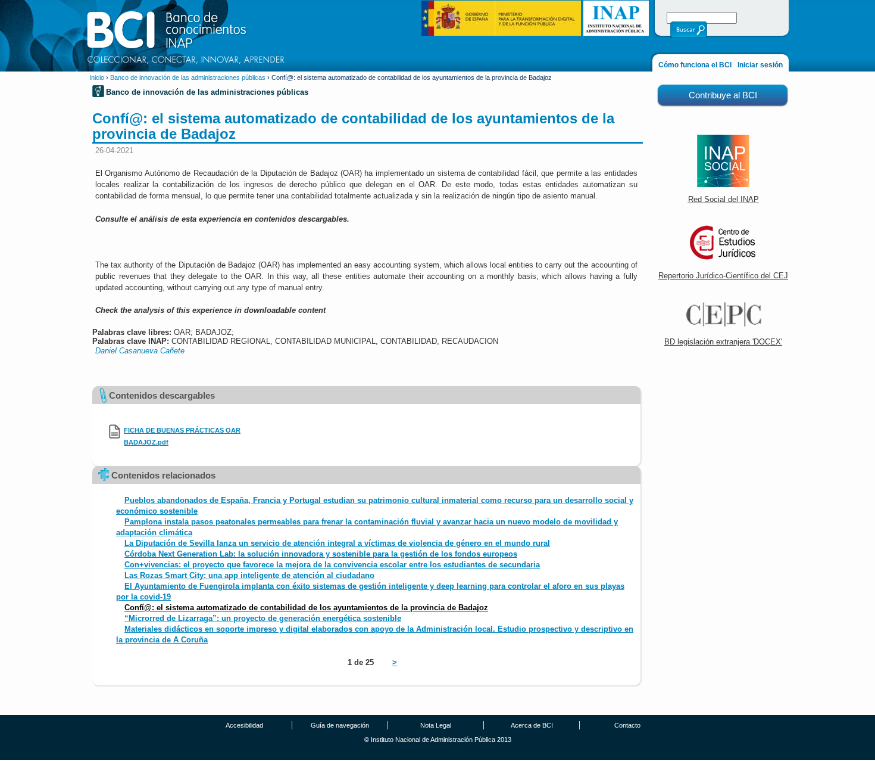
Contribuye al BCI (723, 95)
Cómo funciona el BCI (695, 65)
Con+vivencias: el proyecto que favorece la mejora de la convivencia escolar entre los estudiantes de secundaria (332, 564)
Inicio (96, 77)
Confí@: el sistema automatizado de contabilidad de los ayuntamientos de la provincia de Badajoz (306, 607)
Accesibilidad (244, 725)
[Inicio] (186, 35)
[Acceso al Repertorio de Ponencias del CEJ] (723, 261)
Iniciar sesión (760, 65)
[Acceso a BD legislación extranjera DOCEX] (723, 327)
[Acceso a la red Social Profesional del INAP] (723, 184)
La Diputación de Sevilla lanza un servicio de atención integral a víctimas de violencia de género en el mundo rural (337, 543)
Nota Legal (435, 725)
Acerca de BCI (532, 725)
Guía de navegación (340, 725)
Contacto (627, 725)
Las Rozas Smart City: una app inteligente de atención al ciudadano (249, 575)
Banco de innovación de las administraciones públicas (187, 77)
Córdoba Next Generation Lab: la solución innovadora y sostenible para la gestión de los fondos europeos (320, 553)
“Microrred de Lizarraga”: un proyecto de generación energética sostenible (262, 618)
